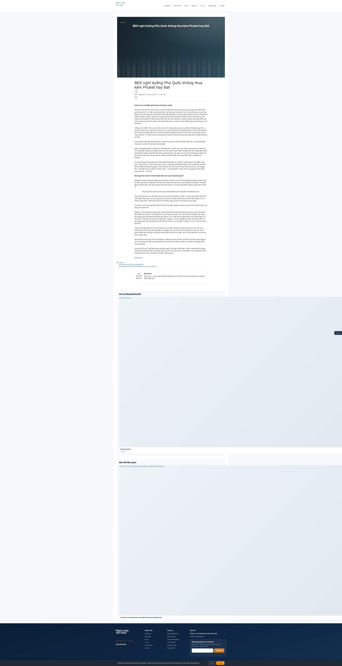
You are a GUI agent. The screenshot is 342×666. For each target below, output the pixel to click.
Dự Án (186, 6)
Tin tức (147, 642)
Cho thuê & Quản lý (173, 639)
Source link (138, 257)
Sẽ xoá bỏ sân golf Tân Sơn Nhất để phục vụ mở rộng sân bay (137, 266)
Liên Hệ (222, 6)
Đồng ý (220, 663)
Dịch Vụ (194, 6)
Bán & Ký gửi (171, 636)
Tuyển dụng (148, 645)
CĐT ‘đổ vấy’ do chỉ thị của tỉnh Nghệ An (131, 264)
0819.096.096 (121, 644)
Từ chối (212, 663)
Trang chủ (167, 6)
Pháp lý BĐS (171, 648)
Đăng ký (219, 650)
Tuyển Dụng (212, 6)
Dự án (146, 639)
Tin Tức (202, 6)
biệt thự (182, 128)
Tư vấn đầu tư (171, 642)
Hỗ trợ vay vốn (171, 645)
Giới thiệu (148, 636)
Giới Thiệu (177, 6)
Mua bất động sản (172, 633)
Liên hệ (147, 648)
